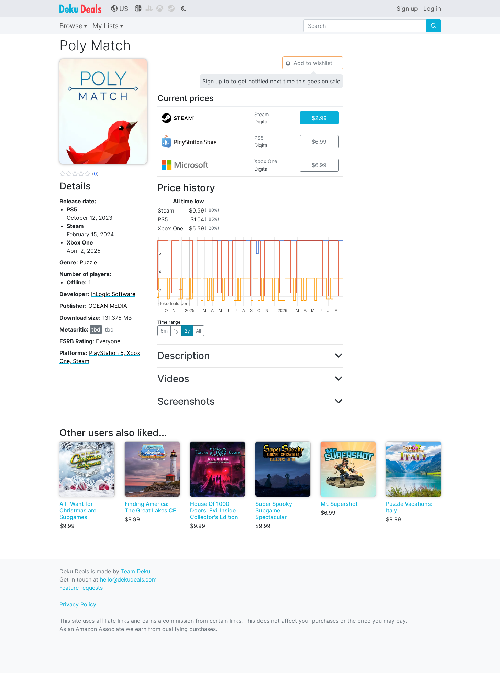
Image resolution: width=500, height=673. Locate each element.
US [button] (119, 8)
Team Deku (135, 571)
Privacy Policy (77, 604)
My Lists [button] (106, 26)
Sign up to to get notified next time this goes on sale (271, 81)
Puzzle (88, 262)
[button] (79, 174)
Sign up (407, 8)
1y (176, 331)
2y (187, 331)
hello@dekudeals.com (128, 579)
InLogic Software (113, 294)
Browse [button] (71, 26)
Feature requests (81, 587)
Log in (432, 8)
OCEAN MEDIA (107, 305)
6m (164, 331)
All (198, 331)
